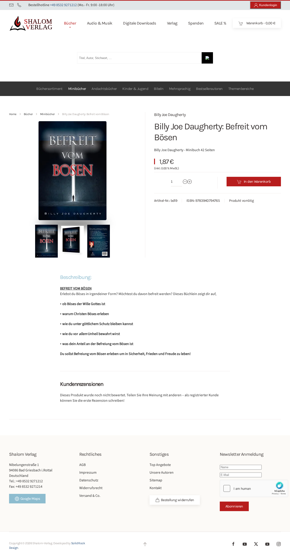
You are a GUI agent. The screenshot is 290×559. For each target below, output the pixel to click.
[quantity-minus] (185, 181)
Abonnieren (234, 506)
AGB (82, 464)
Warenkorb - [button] (260, 23)
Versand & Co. (89, 495)
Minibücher (77, 88)
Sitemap (156, 480)
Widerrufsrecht (90, 487)
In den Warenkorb (257, 181)
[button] (46, 241)
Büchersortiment (49, 88)
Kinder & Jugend (135, 88)
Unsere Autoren (162, 472)
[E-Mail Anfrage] (11, 5)
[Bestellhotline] (19, 5)
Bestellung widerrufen (177, 500)
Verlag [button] (172, 23)
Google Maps (30, 498)
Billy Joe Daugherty (170, 114)
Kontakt (156, 487)
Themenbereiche (241, 88)
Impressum (88, 472)
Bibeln (158, 88)
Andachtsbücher (104, 88)
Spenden (195, 23)
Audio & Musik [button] (99, 23)
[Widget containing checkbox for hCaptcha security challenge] (254, 488)
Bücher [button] (70, 23)
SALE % (220, 23)
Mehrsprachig (179, 88)
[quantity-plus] (189, 181)
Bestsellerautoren (209, 88)
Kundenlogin (267, 5)
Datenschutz (88, 480)
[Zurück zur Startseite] (38, 23)
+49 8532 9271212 (63, 4)
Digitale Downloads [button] (139, 23)
